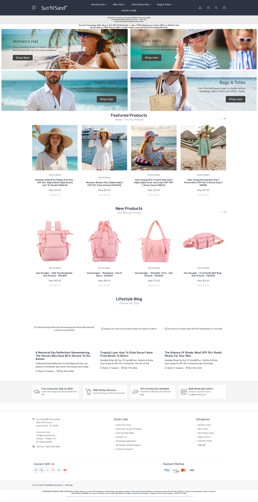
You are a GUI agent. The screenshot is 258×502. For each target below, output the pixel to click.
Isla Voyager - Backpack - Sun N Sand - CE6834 (104, 274)
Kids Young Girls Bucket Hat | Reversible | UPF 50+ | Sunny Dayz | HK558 (203, 182)
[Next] (224, 119)
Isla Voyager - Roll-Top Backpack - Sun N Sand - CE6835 (55, 274)
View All (201, 445)
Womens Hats (98, 4)
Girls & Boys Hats (140, 4)
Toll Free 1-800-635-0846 (48, 446)
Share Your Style (123, 425)
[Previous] (220, 119)
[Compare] (208, 9)
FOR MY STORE (129, 10)
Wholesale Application (126, 441)
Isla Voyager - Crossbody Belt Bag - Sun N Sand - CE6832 (203, 274)
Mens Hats (118, 4)
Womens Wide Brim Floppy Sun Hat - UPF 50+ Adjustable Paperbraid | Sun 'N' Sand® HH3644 (54, 182)
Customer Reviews (124, 449)
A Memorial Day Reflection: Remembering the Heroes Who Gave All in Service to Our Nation (63, 356)
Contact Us (121, 437)
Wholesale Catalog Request (128, 445)
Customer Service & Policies (129, 429)
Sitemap (69, 485)
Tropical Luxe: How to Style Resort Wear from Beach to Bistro (126, 354)
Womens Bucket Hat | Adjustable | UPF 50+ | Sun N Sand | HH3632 (104, 183)
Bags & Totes (163, 4)
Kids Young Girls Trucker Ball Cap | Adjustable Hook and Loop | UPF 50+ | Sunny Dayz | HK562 (154, 182)
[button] (23, 57)
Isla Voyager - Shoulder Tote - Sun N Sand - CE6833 (154, 274)
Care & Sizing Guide (125, 433)
